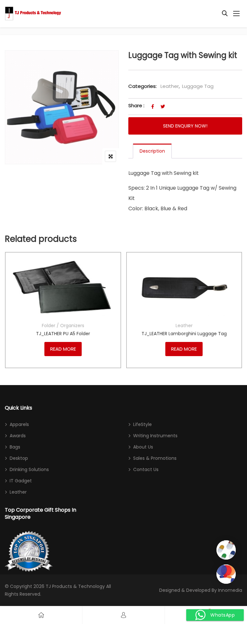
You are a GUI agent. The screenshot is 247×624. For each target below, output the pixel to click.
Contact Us (146, 469)
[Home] (41, 615)
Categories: (142, 86)
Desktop (19, 458)
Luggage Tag (198, 86)
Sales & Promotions (155, 458)
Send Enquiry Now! (185, 126)
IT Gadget (21, 480)
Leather (169, 86)
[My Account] (123, 615)
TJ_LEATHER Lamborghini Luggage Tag (184, 333)
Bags (15, 447)
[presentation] (9, 316)
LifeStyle (142, 424)
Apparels (19, 424)
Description (152, 151)
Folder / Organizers (63, 325)
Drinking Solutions (29, 469)
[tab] (152, 151)
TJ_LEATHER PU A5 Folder (63, 333)
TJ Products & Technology (75, 586)
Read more (63, 348)
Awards (18, 435)
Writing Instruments (155, 435)
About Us (143, 447)
